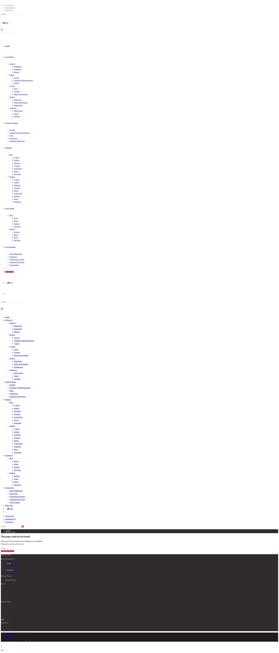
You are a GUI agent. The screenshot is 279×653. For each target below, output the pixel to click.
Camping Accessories (17, 500)
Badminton (18, 326)
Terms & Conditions (9, 612)
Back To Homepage (7, 551)
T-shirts (17, 405)
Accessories (9, 488)
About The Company (9, 606)
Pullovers (17, 411)
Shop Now (9, 505)
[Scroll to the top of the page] (1, 643)
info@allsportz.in (12, 565)
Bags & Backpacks (16, 491)
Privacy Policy (9, 637)
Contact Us (9, 10)
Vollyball (17, 379)
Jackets (16, 408)
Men (11, 402)
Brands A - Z (7, 594)
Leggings (17, 447)
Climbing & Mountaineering (24, 341)
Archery (12, 323)
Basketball (18, 329)
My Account (9, 5)
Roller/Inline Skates (21, 364)
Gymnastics (14, 394)
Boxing (12, 335)
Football (17, 352)
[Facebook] (3, 628)
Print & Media (15, 502)
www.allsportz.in (12, 572)
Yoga (11, 391)
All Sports (8, 320)
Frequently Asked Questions (12, 615)
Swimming (13, 370)
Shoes (16, 464)
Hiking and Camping (21, 355)
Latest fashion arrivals (10, 597)
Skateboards (18, 367)
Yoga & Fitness (10, 382)
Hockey (12, 358)
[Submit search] (22, 526)
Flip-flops (17, 470)
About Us (8, 633)
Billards (17, 332)
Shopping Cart (10, 8)
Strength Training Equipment (20, 388)
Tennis (16, 376)
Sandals (17, 467)
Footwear (8, 455)
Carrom (16, 338)
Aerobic (12, 385)
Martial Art (18, 361)
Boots (16, 461)
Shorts (16, 420)
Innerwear (17, 423)
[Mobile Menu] (2, 309)
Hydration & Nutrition (18, 397)
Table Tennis (18, 373)
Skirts (16, 450)
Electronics (14, 494)
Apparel (8, 400)
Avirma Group (33, 641)
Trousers (17, 414)
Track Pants (18, 417)
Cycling (12, 347)
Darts (16, 350)
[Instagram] (9, 628)
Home (7, 317)
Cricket (16, 344)
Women (12, 426)
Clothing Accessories (17, 497)
